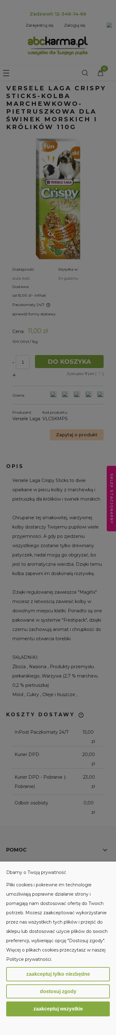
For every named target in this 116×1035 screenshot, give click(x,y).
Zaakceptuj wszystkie (58, 1008)
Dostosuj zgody (58, 991)
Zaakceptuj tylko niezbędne (58, 974)
